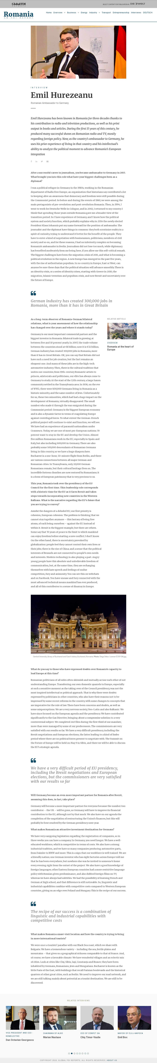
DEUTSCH (147, 12)
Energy (84, 12)
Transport (106, 12)
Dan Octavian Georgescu (20, 1039)
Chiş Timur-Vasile (90, 1037)
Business (71, 12)
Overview (57, 12)
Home (49, 12)
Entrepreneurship (121, 12)
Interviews (136, 12)
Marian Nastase (52, 1037)
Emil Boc (122, 1037)
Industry (93, 12)
